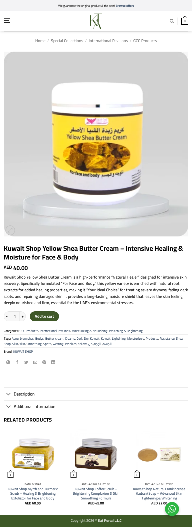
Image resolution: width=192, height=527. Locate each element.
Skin (15, 344)
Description (24, 394)
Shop (7, 344)
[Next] (188, 471)
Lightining (119, 338)
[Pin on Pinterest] (44, 362)
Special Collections (67, 40)
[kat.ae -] (96, 21)
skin (22, 344)
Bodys (39, 338)
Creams (70, 338)
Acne (15, 338)
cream (59, 338)
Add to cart (44, 316)
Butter (49, 338)
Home (40, 40)
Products (152, 338)
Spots (47, 344)
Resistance (167, 338)
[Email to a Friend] (35, 362)
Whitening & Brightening (126, 331)
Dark (79, 338)
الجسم (107, 344)
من (90, 344)
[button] (7, 20)
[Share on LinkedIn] (53, 362)
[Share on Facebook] (17, 362)
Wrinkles (70, 344)
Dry (86, 338)
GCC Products (145, 40)
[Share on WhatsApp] (8, 362)
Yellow (82, 344)
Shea (179, 338)
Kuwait (95, 338)
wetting (58, 344)
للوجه (97, 344)
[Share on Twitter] (26, 362)
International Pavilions (108, 40)
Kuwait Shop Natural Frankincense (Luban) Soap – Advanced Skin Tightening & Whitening (159, 494)
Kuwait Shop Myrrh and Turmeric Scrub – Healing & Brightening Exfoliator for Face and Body (33, 494)
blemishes (27, 338)
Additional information (35, 406)
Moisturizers (135, 338)
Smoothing (34, 344)
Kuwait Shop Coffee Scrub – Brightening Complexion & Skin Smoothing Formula (96, 494)
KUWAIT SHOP (23, 351)
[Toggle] (9, 394)
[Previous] (4, 471)
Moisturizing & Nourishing (90, 331)
